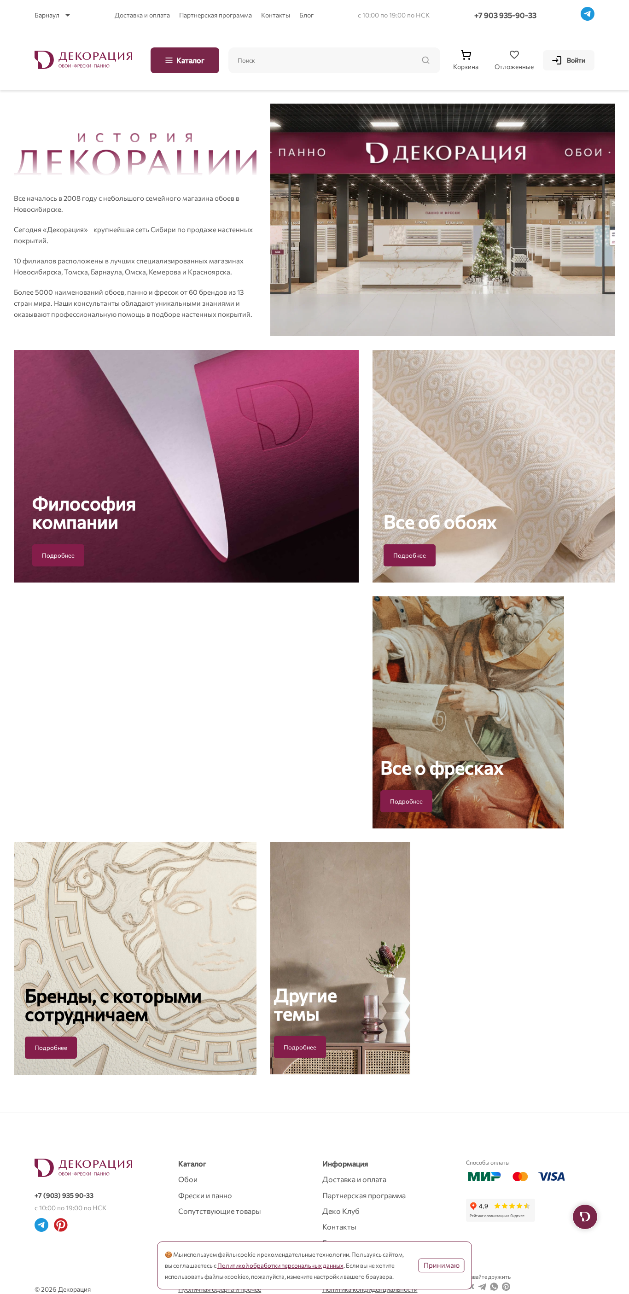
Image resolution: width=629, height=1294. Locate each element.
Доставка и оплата (142, 15)
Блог (306, 15)
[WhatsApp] (494, 1288)
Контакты (275, 15)
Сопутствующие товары (219, 1211)
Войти (576, 60)
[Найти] (425, 60)
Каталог (190, 60)
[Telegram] (587, 15)
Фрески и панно (205, 1195)
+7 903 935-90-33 (505, 15)
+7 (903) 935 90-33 (64, 1195)
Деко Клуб (341, 1211)
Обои (188, 1179)
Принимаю (442, 1265)
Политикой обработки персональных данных (280, 1265)
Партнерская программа (215, 15)
